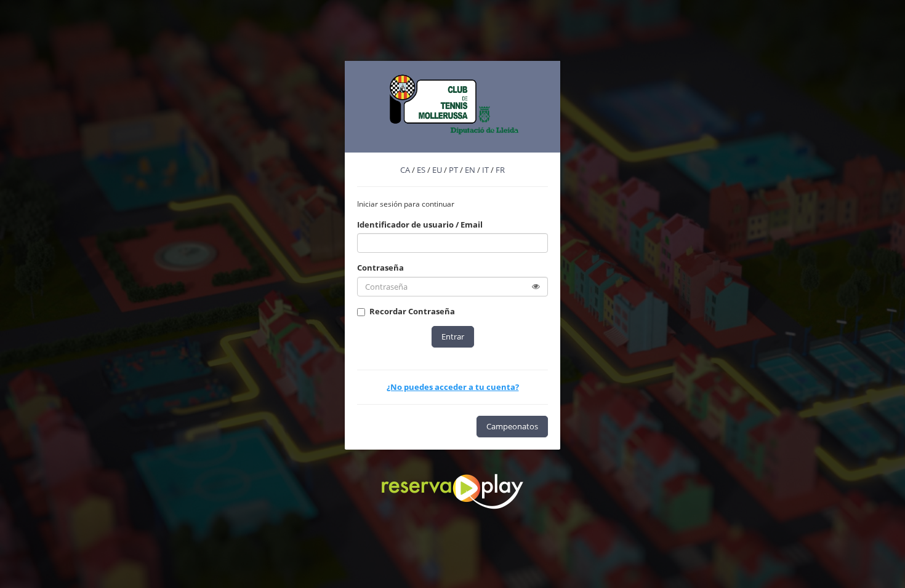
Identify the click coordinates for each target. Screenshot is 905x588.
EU (437, 169)
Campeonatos (512, 426)
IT (485, 169)
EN (470, 169)
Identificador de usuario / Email (420, 224)
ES (421, 169)
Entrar (452, 336)
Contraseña (380, 267)
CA (405, 169)
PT (453, 169)
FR (500, 169)
